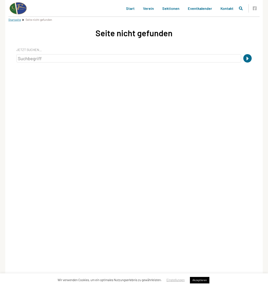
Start (130, 8)
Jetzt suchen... (29, 50)
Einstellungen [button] (175, 280)
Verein (148, 8)
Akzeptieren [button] (199, 280)
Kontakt (226, 8)
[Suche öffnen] (240, 8)
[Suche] (247, 58)
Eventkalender (200, 8)
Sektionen (170, 8)
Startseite (14, 19)
